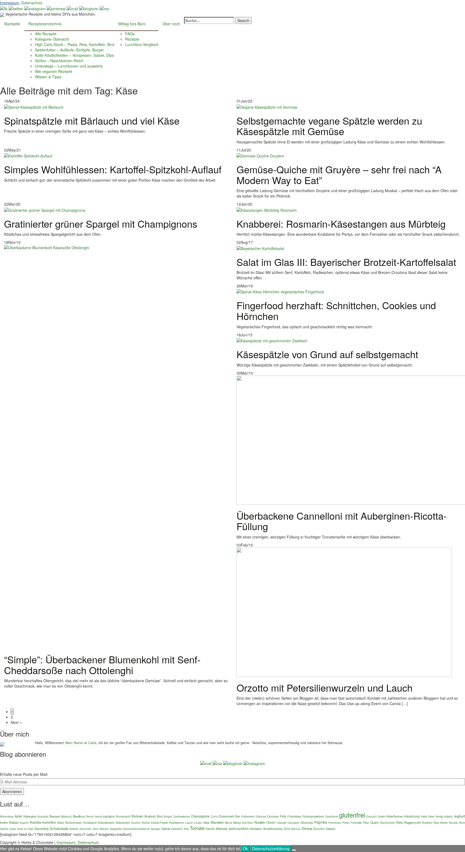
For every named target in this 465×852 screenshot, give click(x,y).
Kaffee (4, 823)
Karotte (35, 822)
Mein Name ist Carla (80, 742)
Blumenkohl (123, 816)
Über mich (171, 23)
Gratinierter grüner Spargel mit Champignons (100, 223)
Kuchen (136, 823)
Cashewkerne (181, 816)
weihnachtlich (239, 828)
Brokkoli (150, 816)
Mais (206, 822)
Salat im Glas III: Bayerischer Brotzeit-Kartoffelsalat (346, 262)
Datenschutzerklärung (271, 848)
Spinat (165, 828)
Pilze (366, 823)
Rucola (453, 822)
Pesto (346, 823)
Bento (90, 816)
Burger (168, 816)
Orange (281, 823)
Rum (462, 823)
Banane (55, 816)
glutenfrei (352, 814)
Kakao (14, 822)
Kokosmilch (123, 822)
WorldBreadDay (273, 829)
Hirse (431, 816)
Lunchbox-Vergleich (141, 44)
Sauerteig (41, 828)
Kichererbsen (73, 823)
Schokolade (59, 828)
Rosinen (427, 823)
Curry (214, 816)
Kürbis (146, 823)
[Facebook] (4, 8)
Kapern (24, 823)
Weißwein (256, 829)
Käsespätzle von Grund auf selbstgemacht (327, 354)
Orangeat (293, 823)
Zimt (287, 828)
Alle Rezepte (46, 33)
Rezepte (132, 39)
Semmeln (85, 829)
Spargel (155, 829)
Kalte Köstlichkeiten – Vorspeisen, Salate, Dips (74, 55)
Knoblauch (90, 823)
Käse (60, 822)
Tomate (197, 828)
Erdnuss (261, 816)
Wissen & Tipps (48, 76)
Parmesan (334, 823)
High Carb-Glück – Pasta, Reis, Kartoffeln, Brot (74, 44)
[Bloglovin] (88, 8)
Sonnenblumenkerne (136, 829)
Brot (160, 816)
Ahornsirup (6, 816)
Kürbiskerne (176, 823)
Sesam (104, 828)
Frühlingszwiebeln (313, 816)
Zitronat (295, 829)
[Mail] (72, 8)
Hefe (424, 816)
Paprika (320, 822)
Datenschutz (32, 2)
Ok (245, 848)
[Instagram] (254, 763)
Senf (95, 829)
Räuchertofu (387, 823)
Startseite (12, 23)
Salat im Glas (25, 829)
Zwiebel (330, 829)
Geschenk (331, 816)
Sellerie (73, 829)
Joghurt (459, 816)
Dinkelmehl (226, 816)
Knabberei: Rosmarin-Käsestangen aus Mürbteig (341, 223)
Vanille (210, 828)
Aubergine (29, 816)
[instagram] (34, 8)
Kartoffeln (49, 822)
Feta (283, 816)
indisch (448, 816)
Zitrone (306, 828)
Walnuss (222, 828)
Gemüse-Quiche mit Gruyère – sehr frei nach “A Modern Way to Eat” (339, 174)
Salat (12, 829)
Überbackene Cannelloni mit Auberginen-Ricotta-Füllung (342, 521)
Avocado (42, 816)
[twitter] (16, 8)
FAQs (130, 33)
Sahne (4, 829)
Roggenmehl (412, 822)
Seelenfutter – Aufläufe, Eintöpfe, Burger (69, 49)
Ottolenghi (306, 823)
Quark (374, 822)
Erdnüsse (273, 816)
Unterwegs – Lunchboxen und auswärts (69, 66)
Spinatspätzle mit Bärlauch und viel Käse (91, 120)
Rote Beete (441, 823)
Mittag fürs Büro (132, 23)
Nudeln (259, 822)
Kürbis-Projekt (159, 823)
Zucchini (319, 828)
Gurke (381, 816)
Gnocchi (371, 816)
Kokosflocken (106, 823)
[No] (294, 850)
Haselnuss (412, 816)
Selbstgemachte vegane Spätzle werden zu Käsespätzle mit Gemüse (329, 126)
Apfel (18, 816)
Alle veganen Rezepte (53, 71)
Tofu (186, 829)
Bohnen (137, 816)
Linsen (198, 823)
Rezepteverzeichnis (45, 23)
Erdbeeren (248, 816)
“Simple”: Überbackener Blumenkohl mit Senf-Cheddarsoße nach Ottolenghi (102, 664)
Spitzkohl (176, 829)
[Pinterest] (56, 8)
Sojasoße (116, 828)
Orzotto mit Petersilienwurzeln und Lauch (325, 687)
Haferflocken (394, 816)
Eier (237, 816)
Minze (228, 823)
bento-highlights (105, 816)
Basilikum (79, 816)
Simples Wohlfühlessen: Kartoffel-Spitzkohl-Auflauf (112, 169)
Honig (439, 816)
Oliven (271, 822)
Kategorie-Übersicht (52, 39)
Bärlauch (66, 816)
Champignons (200, 816)
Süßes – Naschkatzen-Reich (59, 60)
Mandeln (217, 822)
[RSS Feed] (104, 8)
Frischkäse (294, 816)
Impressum (9, 2)
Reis (399, 822)
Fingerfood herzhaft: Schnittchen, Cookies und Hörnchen (336, 310)
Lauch (189, 823)
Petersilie (356, 823)
